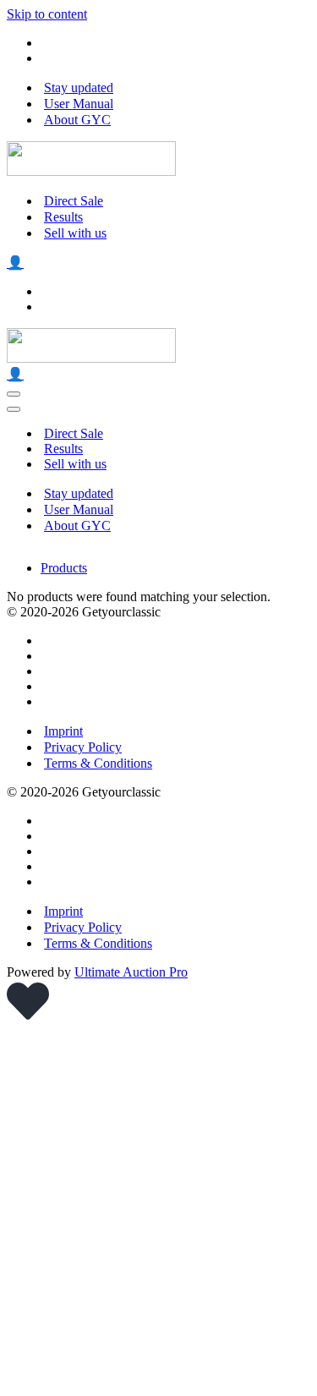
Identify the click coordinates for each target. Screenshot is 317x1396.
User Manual (78, 103)
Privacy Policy (83, 747)
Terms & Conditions (98, 763)
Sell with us (75, 233)
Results (63, 217)
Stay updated (78, 87)
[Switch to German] (48, 58)
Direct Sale (73, 201)
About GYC (77, 119)
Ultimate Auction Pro (131, 972)
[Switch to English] (48, 43)
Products (64, 568)
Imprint (63, 731)
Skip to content (47, 14)
